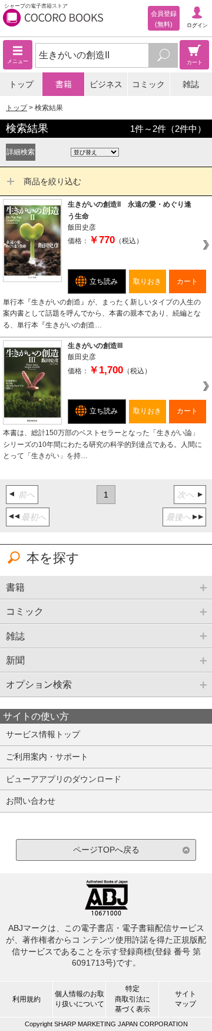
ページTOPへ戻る (106, 849)
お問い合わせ (30, 800)
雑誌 (191, 84)
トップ (21, 84)
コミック (148, 84)
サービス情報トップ (43, 734)
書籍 (63, 84)
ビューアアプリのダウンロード (63, 779)
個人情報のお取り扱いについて (79, 999)
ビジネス (106, 84)
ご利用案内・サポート (47, 756)
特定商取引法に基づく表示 (132, 998)
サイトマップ (185, 999)
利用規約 (26, 999)
